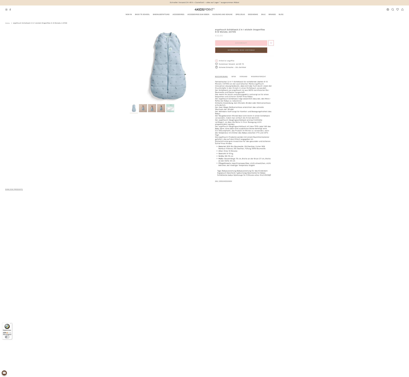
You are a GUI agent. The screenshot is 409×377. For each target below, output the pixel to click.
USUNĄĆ (267, 175)
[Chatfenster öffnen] (4, 373)
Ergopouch (221, 173)
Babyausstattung (229, 171)
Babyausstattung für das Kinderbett (252, 171)
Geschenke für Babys (256, 173)
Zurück (130, 66)
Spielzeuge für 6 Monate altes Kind (249, 175)
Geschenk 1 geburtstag (237, 173)
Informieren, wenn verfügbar (241, 50)
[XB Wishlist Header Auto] (397, 9)
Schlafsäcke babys (225, 175)
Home (7, 23)
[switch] (7, 337)
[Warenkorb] (402, 9)
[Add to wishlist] (271, 43)
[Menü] (10, 324)
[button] (161, 14)
